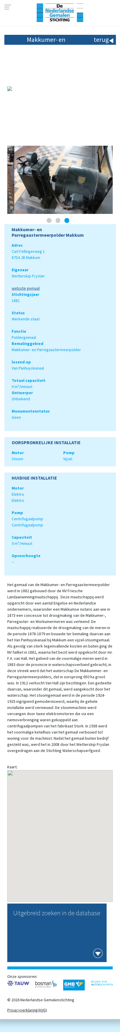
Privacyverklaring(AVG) (27, 1010)
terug (101, 39)
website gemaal (26, 288)
